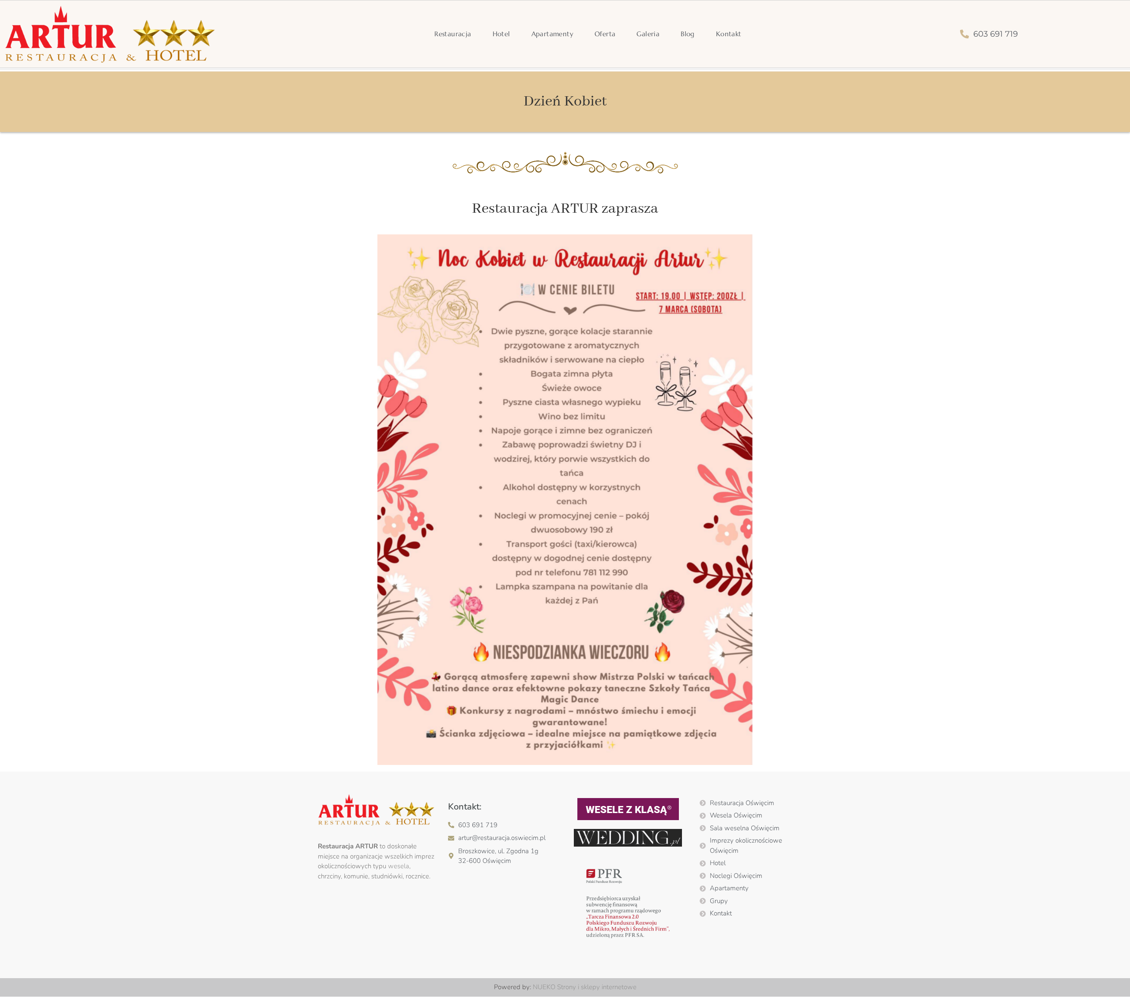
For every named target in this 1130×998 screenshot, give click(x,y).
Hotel (501, 34)
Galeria (648, 34)
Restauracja (452, 34)
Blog (688, 34)
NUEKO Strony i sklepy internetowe (585, 987)
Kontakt (729, 34)
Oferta (605, 34)
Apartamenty (552, 34)
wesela (398, 866)
